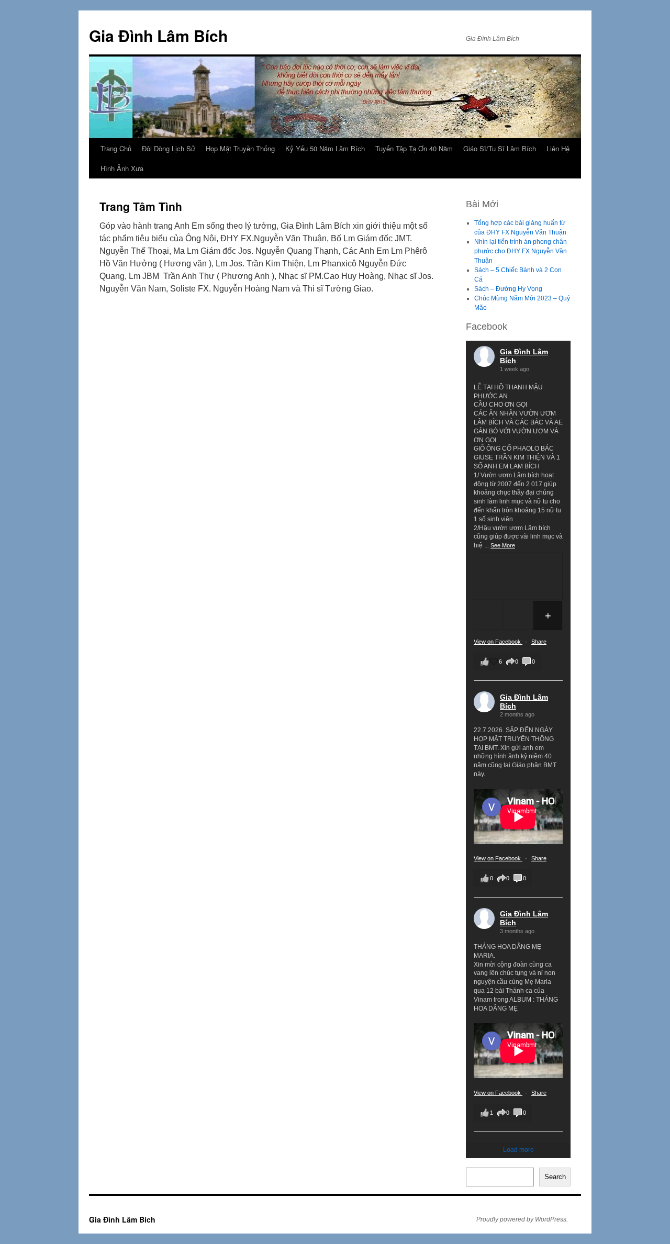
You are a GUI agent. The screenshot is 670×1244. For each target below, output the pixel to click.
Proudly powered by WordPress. (522, 1219)
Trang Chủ (115, 148)
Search (555, 1177)
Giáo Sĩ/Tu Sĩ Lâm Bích (499, 148)
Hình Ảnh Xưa (121, 168)
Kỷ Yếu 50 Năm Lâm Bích (325, 148)
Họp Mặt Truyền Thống (240, 148)
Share (538, 641)
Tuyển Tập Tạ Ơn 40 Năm (414, 148)
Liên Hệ (558, 148)
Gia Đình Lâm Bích (158, 35)
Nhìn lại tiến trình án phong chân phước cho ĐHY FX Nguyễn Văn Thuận (520, 251)
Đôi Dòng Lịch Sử (168, 148)
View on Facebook (498, 641)
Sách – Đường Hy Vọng (508, 289)
